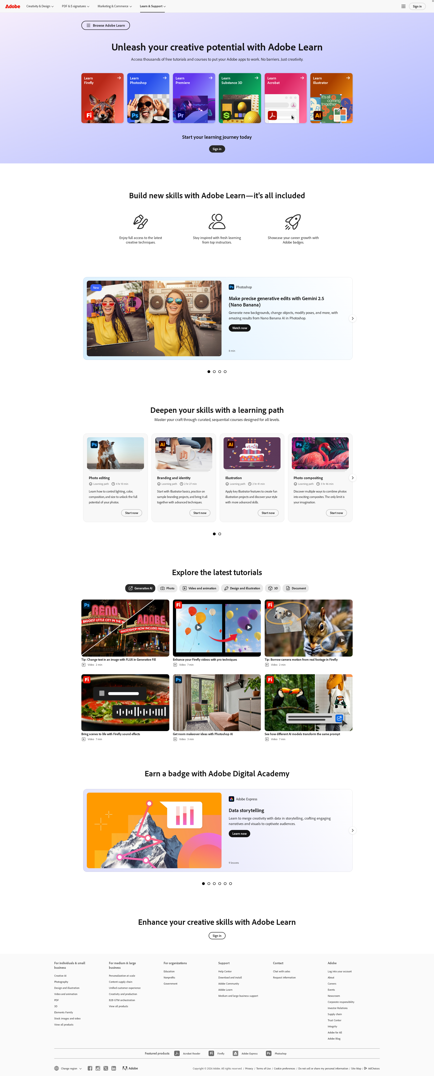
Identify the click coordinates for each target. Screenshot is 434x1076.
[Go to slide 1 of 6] (203, 883)
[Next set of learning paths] (352, 318)
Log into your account (340, 971)
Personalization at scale (122, 975)
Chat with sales (281, 971)
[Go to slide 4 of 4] (225, 371)
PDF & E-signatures (74, 6)
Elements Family (63, 1012)
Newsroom (334, 995)
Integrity (332, 1026)
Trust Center (334, 1020)
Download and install (230, 977)
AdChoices (374, 1068)
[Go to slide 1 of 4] (209, 371)
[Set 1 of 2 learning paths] (214, 534)
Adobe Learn (225, 989)
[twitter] (106, 1068)
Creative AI (60, 975)
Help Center (225, 971)
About (331, 977)
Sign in (417, 6)
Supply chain (335, 1014)
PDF (56, 1000)
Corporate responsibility (341, 1002)
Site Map (356, 1068)
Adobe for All (335, 1032)
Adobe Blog (334, 1038)
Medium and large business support (238, 995)
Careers (332, 983)
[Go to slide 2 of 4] (214, 371)
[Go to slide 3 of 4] (219, 371)
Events (331, 989)
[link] (217, 149)
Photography (61, 981)
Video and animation (65, 994)
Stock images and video (67, 1018)
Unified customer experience (125, 988)
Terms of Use (263, 1068)
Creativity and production (123, 994)
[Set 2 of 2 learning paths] (219, 534)
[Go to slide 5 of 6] (225, 883)
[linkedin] (113, 1068)
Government (170, 983)
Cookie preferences (284, 1068)
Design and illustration (66, 988)
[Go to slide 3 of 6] (214, 883)
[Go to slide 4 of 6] (219, 883)
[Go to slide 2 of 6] (209, 883)
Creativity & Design (38, 6)
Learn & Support (151, 6)
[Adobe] (12, 6)
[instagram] (98, 1068)
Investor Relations (338, 1008)
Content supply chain (120, 981)
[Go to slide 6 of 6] (230, 883)
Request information (284, 977)
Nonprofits (169, 977)
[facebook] (90, 1068)
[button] (403, 6)
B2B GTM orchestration (122, 1000)
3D (55, 1006)
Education (169, 971)
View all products (63, 1024)
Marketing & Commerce (113, 6)
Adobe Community (228, 983)
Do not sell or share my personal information (323, 1068)
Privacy (249, 1068)
